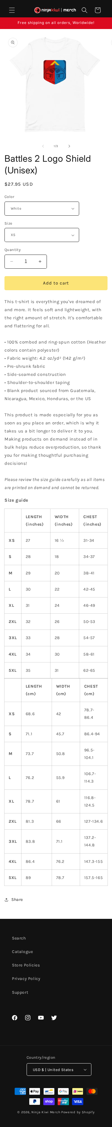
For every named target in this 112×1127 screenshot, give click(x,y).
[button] (12, 10)
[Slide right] (69, 146)
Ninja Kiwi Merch (45, 1112)
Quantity (12, 249)
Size (8, 223)
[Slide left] (43, 146)
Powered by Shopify (78, 1112)
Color (9, 196)
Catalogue (22, 951)
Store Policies (26, 965)
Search (19, 938)
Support (20, 992)
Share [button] (17, 899)
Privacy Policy (26, 978)
